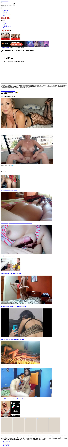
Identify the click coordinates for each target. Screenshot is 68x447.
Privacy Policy (6, 444)
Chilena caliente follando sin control (9, 190)
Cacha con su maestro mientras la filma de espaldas (12, 339)
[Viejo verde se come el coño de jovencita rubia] (10, 270)
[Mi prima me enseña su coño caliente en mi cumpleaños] (20, 363)
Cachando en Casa (7, 26)
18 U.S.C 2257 (6, 441)
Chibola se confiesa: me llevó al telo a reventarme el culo (13, 306)
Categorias (5, 23)
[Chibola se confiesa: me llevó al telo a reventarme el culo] (26, 303)
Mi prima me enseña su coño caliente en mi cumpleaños (13, 365)
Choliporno (3, 91)
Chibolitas (5, 25)
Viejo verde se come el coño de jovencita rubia (11, 273)
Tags (4, 27)
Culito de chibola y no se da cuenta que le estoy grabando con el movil (16, 223)
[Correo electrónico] (4, 93)
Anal (4, 24)
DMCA (4, 442)
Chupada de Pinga (10, 91)
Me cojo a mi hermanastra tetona (8, 256)
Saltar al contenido (4, 1)
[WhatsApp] (1, 93)
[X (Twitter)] (6, 93)
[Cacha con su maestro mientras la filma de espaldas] (26, 336)
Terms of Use (6, 445)
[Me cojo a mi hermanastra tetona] (26, 253)
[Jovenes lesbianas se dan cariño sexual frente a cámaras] (26, 396)
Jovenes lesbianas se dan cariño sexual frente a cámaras (13, 398)
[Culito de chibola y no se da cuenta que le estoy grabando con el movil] (26, 220)
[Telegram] (3, 93)
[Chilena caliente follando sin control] (10, 187)
